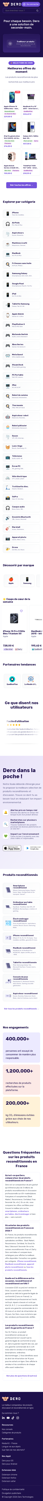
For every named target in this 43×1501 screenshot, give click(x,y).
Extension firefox (9, 1478)
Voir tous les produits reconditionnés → (21, 1009)
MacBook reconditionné (15, 1264)
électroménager (22, 1214)
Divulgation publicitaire (11, 1493)
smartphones (11, 1211)
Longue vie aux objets (11, 1447)
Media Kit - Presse (9, 1443)
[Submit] (37, 10)
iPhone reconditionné (26, 1261)
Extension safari (9, 1481)
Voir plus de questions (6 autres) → (21, 1377)
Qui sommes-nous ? (10, 1413)
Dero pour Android (9, 1464)
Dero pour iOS (7, 1461)
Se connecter (33, 4)
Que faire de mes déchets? (13, 1450)
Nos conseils (7, 1429)
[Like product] (21, 611)
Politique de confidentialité (13, 1489)
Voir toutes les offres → (21, 185)
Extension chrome (9, 1475)
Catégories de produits (11, 1433)
